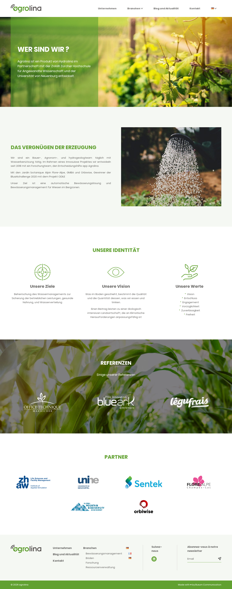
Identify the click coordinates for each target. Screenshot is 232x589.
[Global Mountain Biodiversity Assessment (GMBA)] (88, 507)
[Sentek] (143, 483)
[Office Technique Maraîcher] (42, 403)
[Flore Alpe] (198, 483)
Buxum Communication (208, 584)
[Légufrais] (189, 403)
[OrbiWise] (143, 507)
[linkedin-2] (154, 559)
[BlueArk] (116, 403)
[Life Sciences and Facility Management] (33, 483)
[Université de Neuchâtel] (88, 483)
